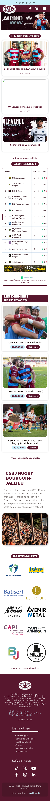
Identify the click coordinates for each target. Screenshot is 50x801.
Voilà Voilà (34, 793)
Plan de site (21, 751)
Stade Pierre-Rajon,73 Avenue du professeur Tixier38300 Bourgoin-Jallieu (25, 713)
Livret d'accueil (23, 742)
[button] (18, 27)
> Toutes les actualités (25, 158)
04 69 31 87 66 (25, 719)
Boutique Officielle (25, 738)
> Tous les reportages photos (25, 458)
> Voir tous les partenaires (25, 668)
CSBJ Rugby (21, 735)
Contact (19, 745)
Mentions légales (24, 748)
